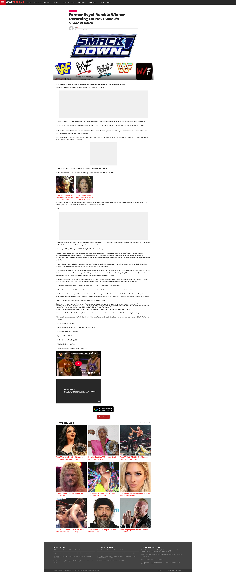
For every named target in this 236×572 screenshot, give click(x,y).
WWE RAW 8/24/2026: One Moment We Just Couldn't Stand (134, 458)
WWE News (37, 2)
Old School (82, 2)
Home (29, 2)
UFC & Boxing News (68, 2)
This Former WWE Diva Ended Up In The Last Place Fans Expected (135, 494)
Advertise (171, 570)
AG (78, 27)
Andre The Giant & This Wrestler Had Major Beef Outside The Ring (70, 531)
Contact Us (179, 570)
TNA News (56, 2)
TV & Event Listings (105, 2)
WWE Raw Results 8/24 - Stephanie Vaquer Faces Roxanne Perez (69, 458)
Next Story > (103, 417)
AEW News (47, 2)
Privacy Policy (162, 570)
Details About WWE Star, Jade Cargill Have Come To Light (102, 458)
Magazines (92, 2)
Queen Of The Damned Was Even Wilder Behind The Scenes (65, 197)
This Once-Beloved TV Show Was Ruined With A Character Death (84, 197)
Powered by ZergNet (145, 422)
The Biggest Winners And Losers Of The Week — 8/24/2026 (101, 494)
